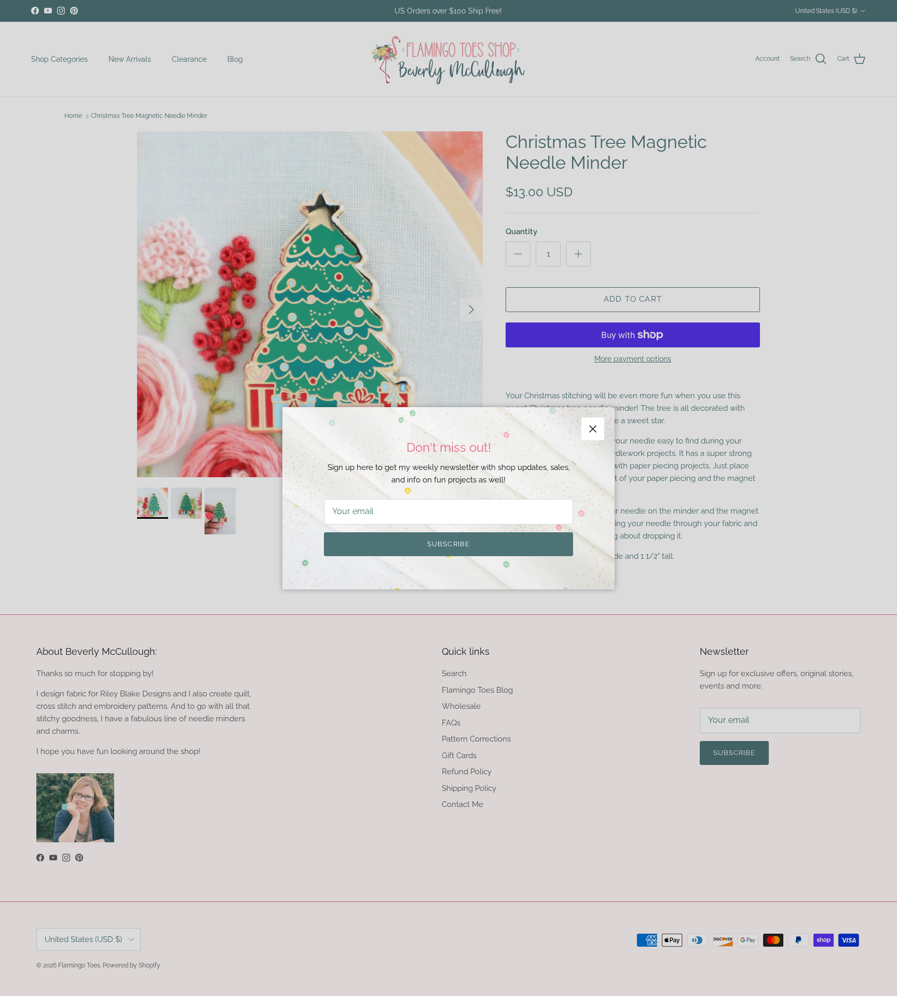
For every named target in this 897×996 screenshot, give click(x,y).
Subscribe (448, 544)
